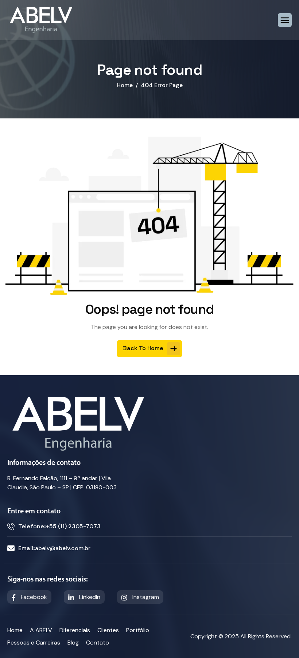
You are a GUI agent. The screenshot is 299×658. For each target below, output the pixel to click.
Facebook (33, 597)
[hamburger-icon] (285, 20)
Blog (73, 642)
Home (15, 630)
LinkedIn (89, 597)
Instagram (145, 597)
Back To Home (144, 348)
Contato (97, 642)
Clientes (108, 630)
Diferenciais (74, 630)
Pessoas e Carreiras (33, 642)
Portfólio (137, 630)
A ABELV (41, 630)
